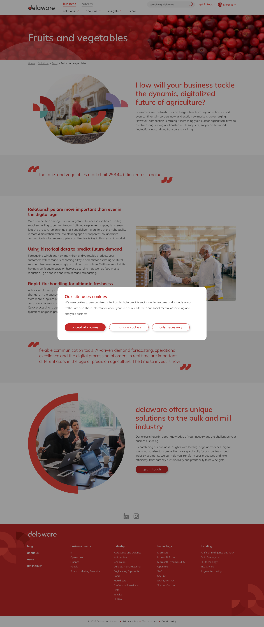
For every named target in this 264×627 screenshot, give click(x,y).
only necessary (170, 327)
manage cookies (129, 327)
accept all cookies (85, 327)
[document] (132, 313)
